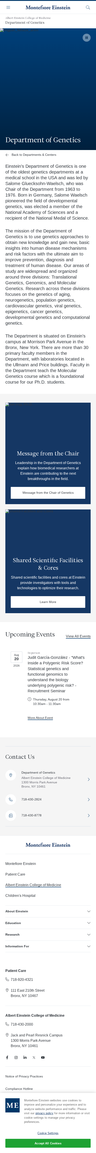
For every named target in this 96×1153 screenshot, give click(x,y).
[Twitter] (34, 1057)
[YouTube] (43, 1057)
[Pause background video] (87, 38)
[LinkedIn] (25, 1057)
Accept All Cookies (48, 1143)
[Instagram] (16, 1057)
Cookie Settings (48, 1133)
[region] (48, 1123)
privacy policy (44, 1113)
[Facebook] (7, 1057)
